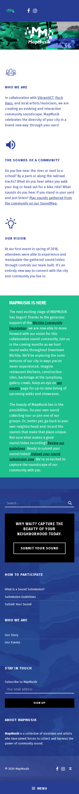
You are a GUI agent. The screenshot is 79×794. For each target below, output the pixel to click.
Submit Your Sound (39, 548)
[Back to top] (70, 768)
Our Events (12, 642)
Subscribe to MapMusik (21, 682)
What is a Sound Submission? (25, 589)
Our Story (11, 635)
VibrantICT (45, 98)
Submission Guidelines (20, 597)
